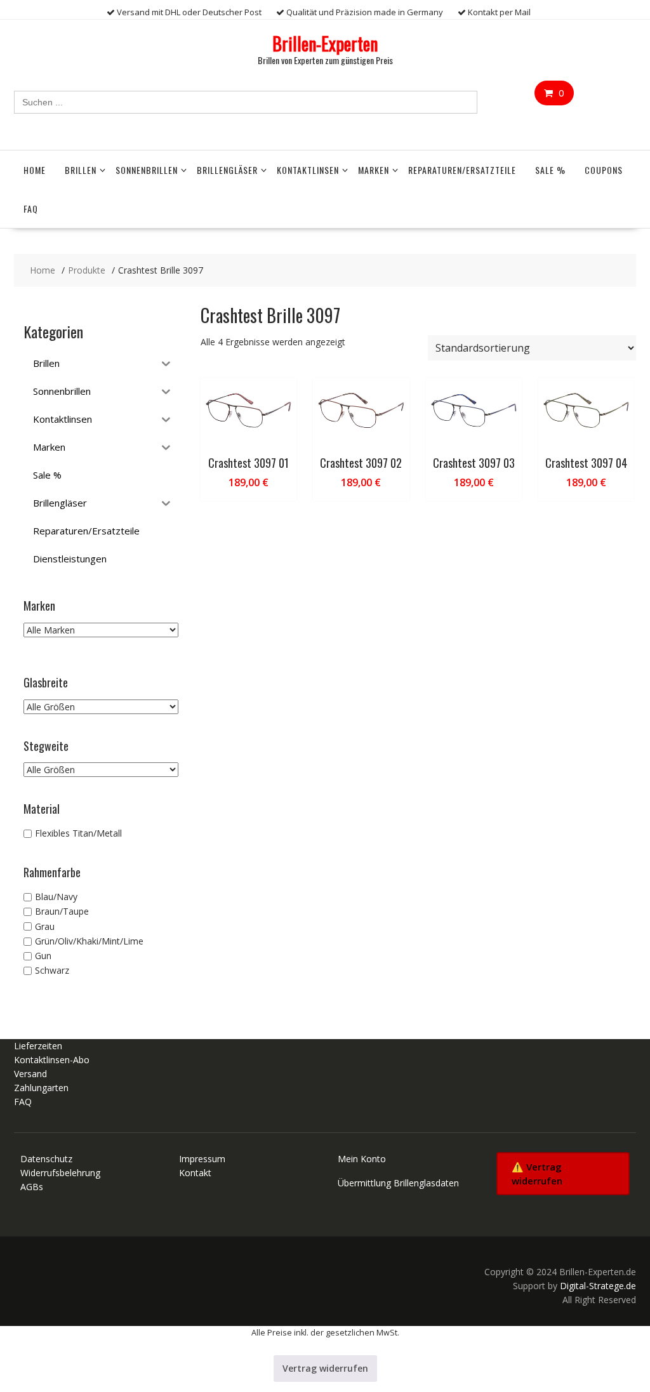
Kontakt (195, 1173)
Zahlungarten (41, 1088)
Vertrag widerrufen (325, 1368)
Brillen (80, 169)
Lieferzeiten (38, 1046)
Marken (373, 169)
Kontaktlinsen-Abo (52, 1060)
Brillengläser (227, 169)
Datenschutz (46, 1159)
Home (34, 169)
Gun (43, 956)
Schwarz (52, 971)
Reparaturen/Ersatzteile (462, 169)
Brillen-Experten (325, 43)
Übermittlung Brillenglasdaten (398, 1183)
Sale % (550, 169)
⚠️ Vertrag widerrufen (537, 1173)
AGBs (31, 1187)
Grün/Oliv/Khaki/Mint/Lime (89, 941)
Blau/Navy (56, 897)
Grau (45, 926)
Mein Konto (362, 1159)
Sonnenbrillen (147, 169)
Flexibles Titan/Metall (78, 833)
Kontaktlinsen (308, 169)
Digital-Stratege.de (598, 1286)
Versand (30, 1074)
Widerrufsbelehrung (60, 1173)
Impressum (202, 1159)
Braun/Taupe (62, 912)
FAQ (30, 208)
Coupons (604, 169)
